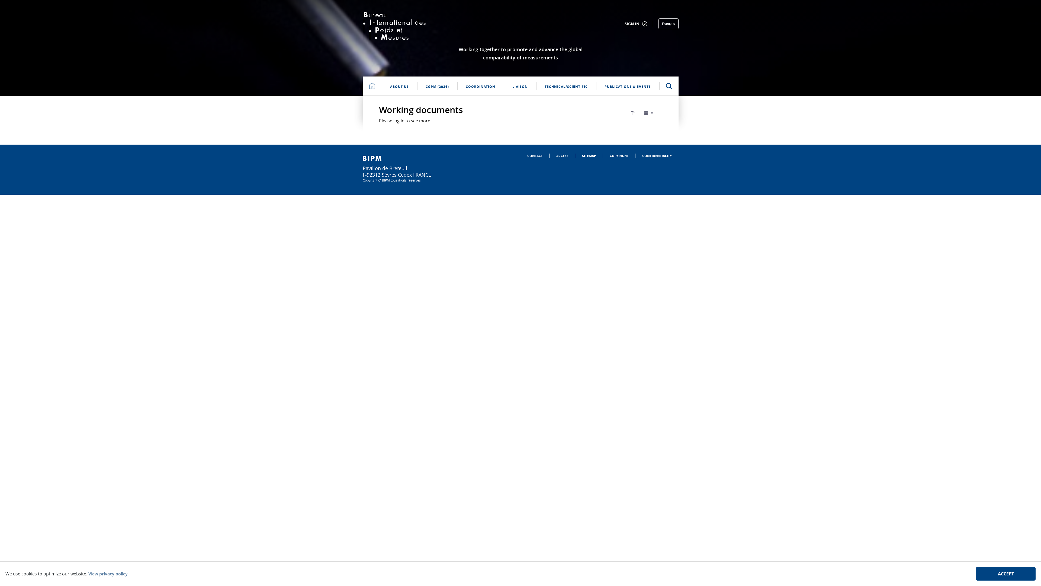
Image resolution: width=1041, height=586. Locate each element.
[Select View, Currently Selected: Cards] (649, 113)
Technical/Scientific (566, 86)
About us (399, 86)
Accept (1006, 574)
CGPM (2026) (437, 86)
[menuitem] (535, 156)
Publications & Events (628, 86)
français (668, 23)
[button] (633, 113)
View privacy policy (108, 574)
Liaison (520, 86)
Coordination (480, 86)
